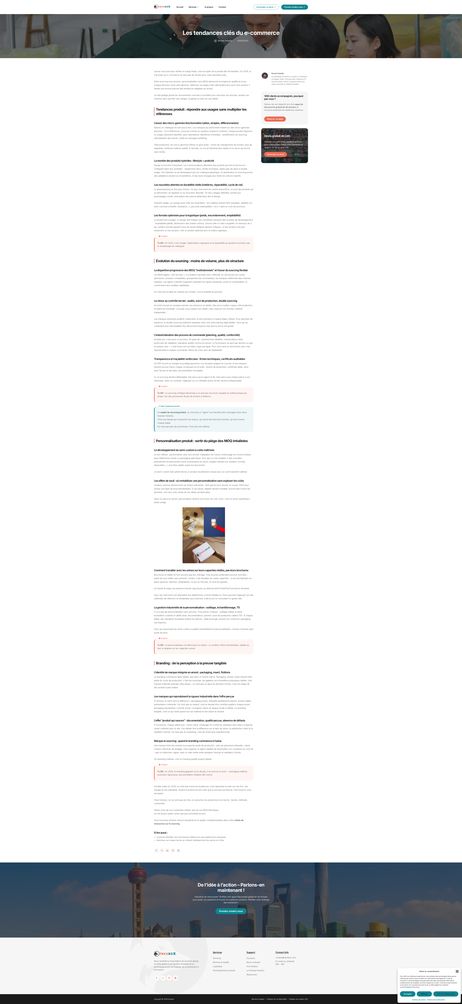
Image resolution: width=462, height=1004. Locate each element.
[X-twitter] (162, 850)
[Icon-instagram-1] (173, 850)
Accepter (408, 994)
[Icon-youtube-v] (175, 978)
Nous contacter (253, 962)
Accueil (179, 7)
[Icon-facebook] (156, 850)
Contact (222, 7)
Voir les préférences (446, 994)
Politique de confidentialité (436, 999)
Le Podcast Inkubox (255, 970)
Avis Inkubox (252, 966)
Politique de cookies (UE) (298, 999)
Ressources (252, 974)
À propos (209, 7)
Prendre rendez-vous (231, 911)
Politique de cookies (419, 999)
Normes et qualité (221, 962)
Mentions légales (258, 999)
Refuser (424, 994)
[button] (457, 971)
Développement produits (224, 970)
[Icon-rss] (178, 850)
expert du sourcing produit (173, 412)
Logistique (217, 966)
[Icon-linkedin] (167, 850)
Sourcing (217, 958)
